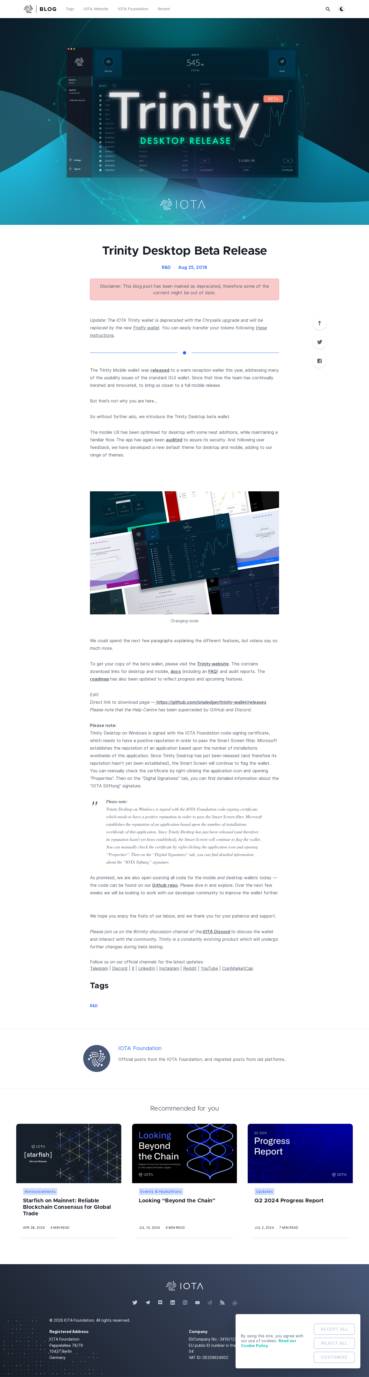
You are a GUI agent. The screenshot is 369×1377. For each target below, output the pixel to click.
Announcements (40, 1191)
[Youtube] (197, 1303)
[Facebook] (319, 361)
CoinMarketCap (237, 968)
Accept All (334, 1329)
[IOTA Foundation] (96, 1058)
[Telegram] (148, 1303)
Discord (120, 968)
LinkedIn (146, 968)
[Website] (184, 1285)
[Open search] (328, 9)
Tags (70, 9)
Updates (264, 1191)
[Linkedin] (172, 1303)
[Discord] (160, 1303)
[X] (319, 342)
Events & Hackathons (161, 1191)
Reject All (334, 1343)
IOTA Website (96, 9)
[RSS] (222, 1303)
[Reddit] (210, 1303)
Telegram (99, 968)
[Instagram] (185, 1303)
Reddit (190, 968)
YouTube (209, 968)
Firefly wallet (146, 327)
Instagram (169, 968)
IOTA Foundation (133, 9)
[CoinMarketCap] (235, 1303)
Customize (334, 1357)
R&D (166, 267)
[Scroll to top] (319, 323)
